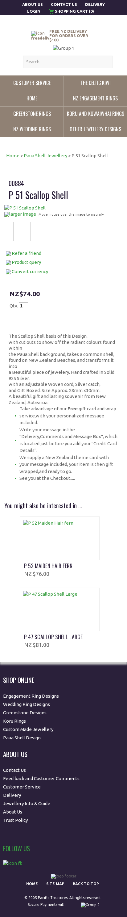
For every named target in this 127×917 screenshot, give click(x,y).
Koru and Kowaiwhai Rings (95, 113)
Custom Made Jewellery (28, 729)
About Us (33, 4)
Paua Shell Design (22, 737)
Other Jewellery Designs (95, 129)
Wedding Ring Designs (27, 704)
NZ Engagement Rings (95, 98)
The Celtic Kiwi (95, 83)
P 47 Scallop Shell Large (53, 637)
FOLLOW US (16, 848)
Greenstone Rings (32, 113)
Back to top (86, 884)
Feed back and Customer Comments (41, 778)
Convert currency (30, 271)
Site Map (55, 884)
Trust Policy (15, 820)
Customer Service (32, 83)
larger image (22, 214)
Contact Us (64, 4)
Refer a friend (26, 253)
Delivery (95, 4)
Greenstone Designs (25, 712)
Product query (26, 262)
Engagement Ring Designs (31, 696)
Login (33, 11)
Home (32, 98)
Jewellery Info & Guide (26, 803)
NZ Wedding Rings (32, 129)
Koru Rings (14, 721)
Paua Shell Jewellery (45, 155)
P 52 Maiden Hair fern (48, 566)
